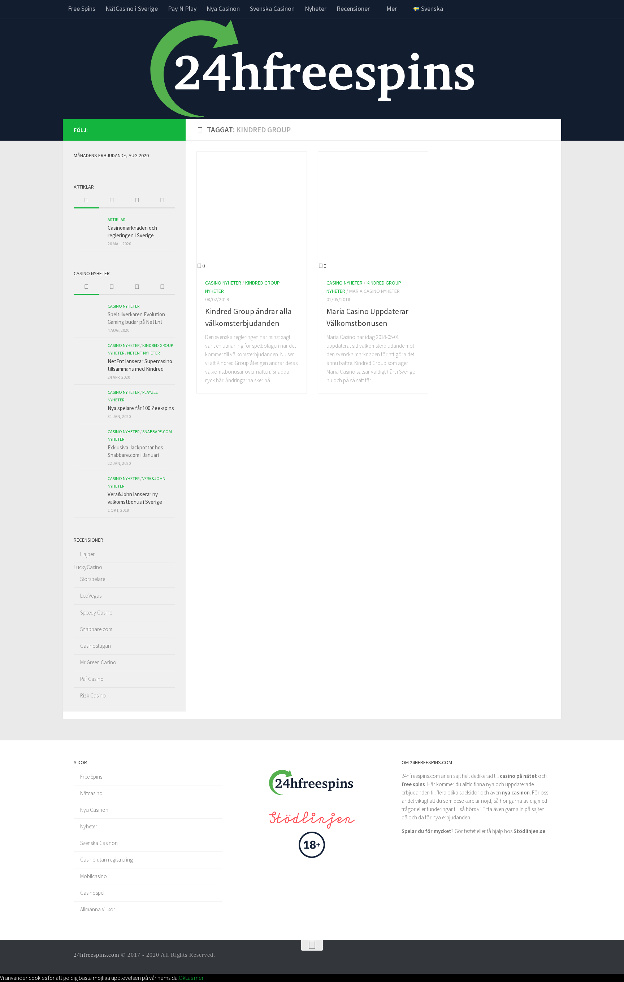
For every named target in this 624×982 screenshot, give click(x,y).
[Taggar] (162, 200)
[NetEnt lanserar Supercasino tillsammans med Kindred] (88, 356)
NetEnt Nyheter (143, 353)
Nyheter (315, 8)
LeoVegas (90, 595)
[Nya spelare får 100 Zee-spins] (88, 402)
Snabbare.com (96, 629)
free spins (413, 784)
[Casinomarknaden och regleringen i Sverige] (88, 230)
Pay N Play (182, 8)
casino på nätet (518, 775)
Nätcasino (91, 793)
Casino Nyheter (223, 282)
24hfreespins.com (96, 955)
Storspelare (92, 579)
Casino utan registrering (106, 859)
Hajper (87, 554)
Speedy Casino (96, 612)
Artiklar (116, 219)
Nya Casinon (223, 8)
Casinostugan (95, 645)
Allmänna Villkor (97, 909)
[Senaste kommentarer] (137, 200)
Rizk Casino (93, 695)
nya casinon (516, 792)
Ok (182, 977)
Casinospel (92, 892)
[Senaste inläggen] (86, 200)
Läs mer (194, 977)
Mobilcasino (93, 876)
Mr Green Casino (98, 662)
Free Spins (81, 8)
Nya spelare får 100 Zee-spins (141, 408)
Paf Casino (92, 678)
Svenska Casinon (272, 8)
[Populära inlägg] (111, 200)
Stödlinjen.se (529, 831)
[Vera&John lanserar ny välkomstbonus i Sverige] (88, 489)
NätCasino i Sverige (131, 8)
